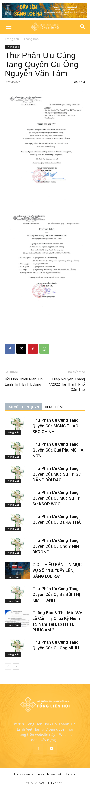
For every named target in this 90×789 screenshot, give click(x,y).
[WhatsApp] (45, 349)
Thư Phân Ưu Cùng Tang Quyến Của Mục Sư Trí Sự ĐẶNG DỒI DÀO (56, 474)
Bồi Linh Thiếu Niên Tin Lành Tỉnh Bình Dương (24, 382)
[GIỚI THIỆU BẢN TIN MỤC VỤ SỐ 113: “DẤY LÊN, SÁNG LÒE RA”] (17, 570)
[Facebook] (10, 349)
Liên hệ (71, 774)
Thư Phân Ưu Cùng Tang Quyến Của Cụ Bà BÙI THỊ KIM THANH (56, 594)
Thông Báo (31, 39)
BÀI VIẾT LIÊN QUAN (23, 407)
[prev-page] (8, 666)
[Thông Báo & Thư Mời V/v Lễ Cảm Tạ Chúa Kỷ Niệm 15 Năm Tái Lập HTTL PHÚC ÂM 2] (17, 618)
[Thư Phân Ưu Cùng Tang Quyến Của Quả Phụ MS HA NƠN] (17, 450)
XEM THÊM (54, 407)
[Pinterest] (33, 349)
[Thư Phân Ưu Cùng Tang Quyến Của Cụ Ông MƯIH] (17, 648)
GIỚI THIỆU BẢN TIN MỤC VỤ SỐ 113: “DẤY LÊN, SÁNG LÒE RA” (57, 570)
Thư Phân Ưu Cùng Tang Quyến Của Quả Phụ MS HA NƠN (58, 450)
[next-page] (16, 666)
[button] (8, 27)
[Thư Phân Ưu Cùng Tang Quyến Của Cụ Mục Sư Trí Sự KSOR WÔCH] (17, 498)
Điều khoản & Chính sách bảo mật (37, 774)
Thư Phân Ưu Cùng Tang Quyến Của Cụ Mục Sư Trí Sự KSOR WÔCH (56, 498)
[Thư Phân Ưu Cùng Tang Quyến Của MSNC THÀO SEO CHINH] (17, 426)
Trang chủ (12, 39)
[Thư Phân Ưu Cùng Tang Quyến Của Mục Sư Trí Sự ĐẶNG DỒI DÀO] (17, 474)
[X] (21, 349)
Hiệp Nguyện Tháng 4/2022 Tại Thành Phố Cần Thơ (66, 384)
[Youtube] (52, 749)
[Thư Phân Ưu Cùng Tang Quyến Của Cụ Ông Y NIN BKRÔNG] (17, 546)
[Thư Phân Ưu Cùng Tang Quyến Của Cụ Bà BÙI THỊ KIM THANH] (17, 594)
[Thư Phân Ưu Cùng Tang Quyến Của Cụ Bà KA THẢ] (17, 522)
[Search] (83, 27)
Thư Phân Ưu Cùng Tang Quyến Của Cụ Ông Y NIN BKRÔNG (55, 546)
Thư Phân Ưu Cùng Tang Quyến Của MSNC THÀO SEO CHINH (55, 426)
